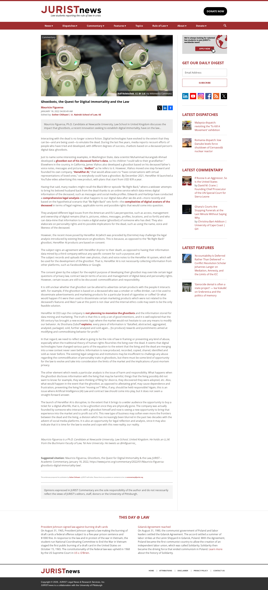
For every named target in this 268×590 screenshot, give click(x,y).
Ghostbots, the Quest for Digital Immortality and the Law (85, 102)
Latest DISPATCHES (200, 114)
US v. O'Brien (81, 553)
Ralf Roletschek (126, 93)
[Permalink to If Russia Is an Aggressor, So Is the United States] (187, 180)
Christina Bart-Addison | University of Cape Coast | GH (211, 225)
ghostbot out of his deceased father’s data (82, 161)
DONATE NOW (215, 11)
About (181, 25)
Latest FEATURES (198, 247)
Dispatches (70, 25)
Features (120, 25)
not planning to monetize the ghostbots (110, 313)
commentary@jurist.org (134, 477)
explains (86, 324)
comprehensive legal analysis (61, 198)
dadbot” (90, 168)
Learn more (215, 549)
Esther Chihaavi (74, 477)
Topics (139, 25)
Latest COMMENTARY (202, 169)
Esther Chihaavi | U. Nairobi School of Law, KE (76, 114)
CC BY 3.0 (140, 93)
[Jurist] (71, 11)
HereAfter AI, (82, 172)
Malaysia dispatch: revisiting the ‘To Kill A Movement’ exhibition (207, 126)
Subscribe (205, 82)
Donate (201, 25)
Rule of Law (160, 25)
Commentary (95, 25)
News (49, 25)
